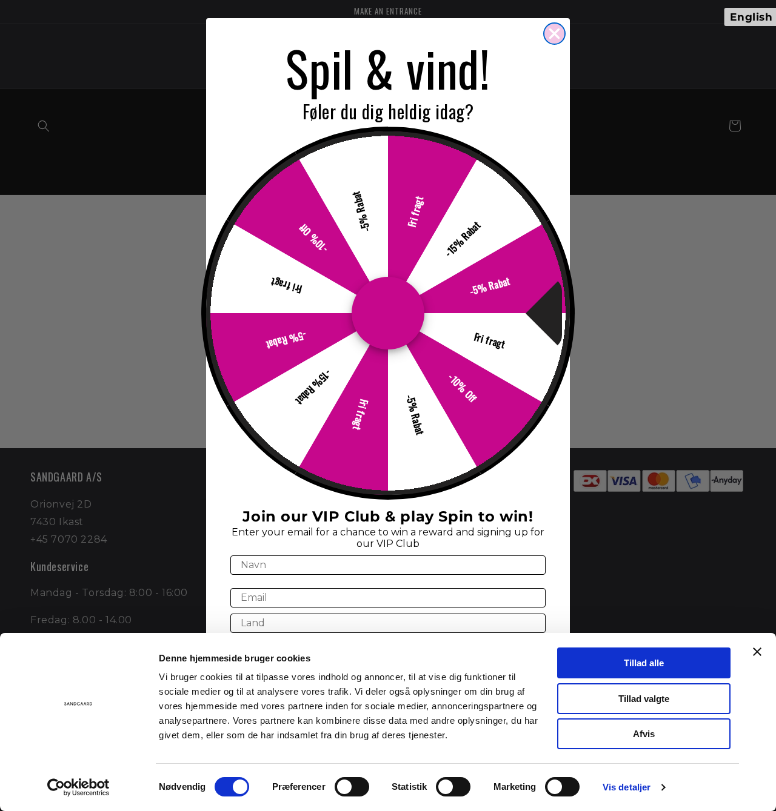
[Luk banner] (757, 651)
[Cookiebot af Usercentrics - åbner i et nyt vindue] (78, 787)
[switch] (352, 786)
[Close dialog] (554, 33)
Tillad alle (644, 663)
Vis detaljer (627, 787)
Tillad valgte (643, 698)
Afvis (644, 734)
